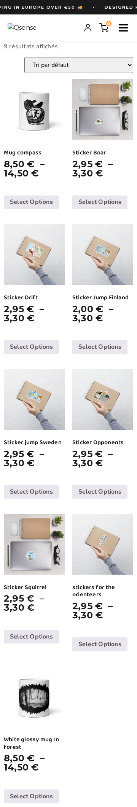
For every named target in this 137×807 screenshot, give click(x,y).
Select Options (31, 202)
